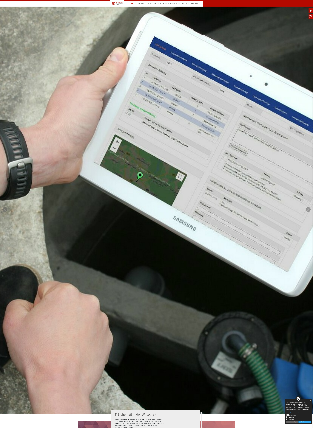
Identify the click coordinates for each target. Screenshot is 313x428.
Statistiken (291, 417)
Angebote (157, 3)
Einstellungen (292, 415)
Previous (4, 209)
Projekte (185, 3)
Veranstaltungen (145, 3)
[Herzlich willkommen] (117, 3)
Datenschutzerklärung (296, 412)
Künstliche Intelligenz (171, 3)
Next (308, 209)
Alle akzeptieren (304, 422)
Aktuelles (132, 3)
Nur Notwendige (292, 422)
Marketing (291, 419)
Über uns (194, 3)
